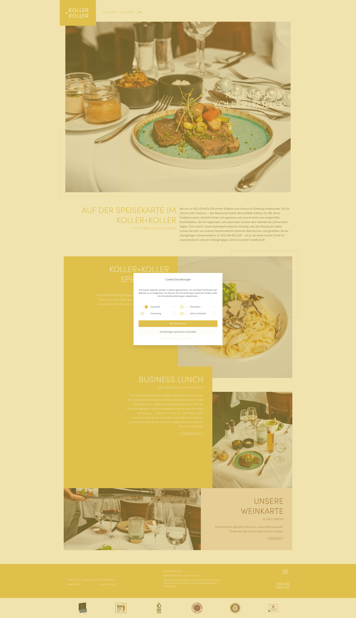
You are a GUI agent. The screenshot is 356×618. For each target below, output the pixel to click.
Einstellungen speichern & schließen (178, 332)
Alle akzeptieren (178, 323)
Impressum (189, 339)
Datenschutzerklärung (171, 339)
